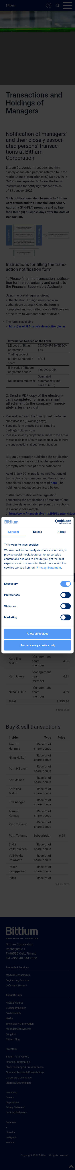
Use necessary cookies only (37, 645)
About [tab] (62, 531)
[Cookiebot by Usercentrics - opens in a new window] (55, 521)
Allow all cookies (37, 633)
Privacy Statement (48, 567)
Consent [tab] (13, 531)
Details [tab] (37, 531)
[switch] (65, 595)
